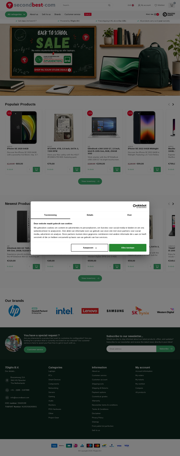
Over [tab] (129, 215)
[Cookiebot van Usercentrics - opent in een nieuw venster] (134, 206)
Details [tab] (90, 215)
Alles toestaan (127, 248)
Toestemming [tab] (50, 215)
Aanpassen (88, 248)
